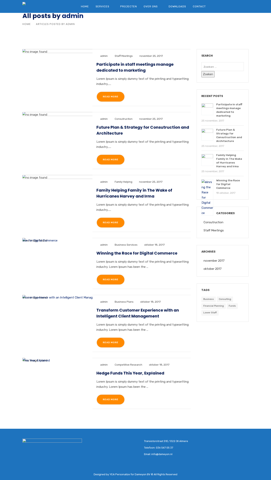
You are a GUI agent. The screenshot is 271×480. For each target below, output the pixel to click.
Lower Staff (210, 312)
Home (85, 6)
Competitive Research (128, 364)
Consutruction (124, 118)
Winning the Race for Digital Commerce (136, 253)
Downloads (177, 6)
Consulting (225, 299)
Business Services (126, 244)
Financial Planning (213, 305)
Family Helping (123, 181)
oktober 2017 (213, 269)
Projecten (128, 6)
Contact (199, 6)
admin (73, 15)
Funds (232, 305)
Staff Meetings (124, 55)
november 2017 (214, 260)
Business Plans (124, 301)
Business (208, 299)
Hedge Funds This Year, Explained (130, 373)
